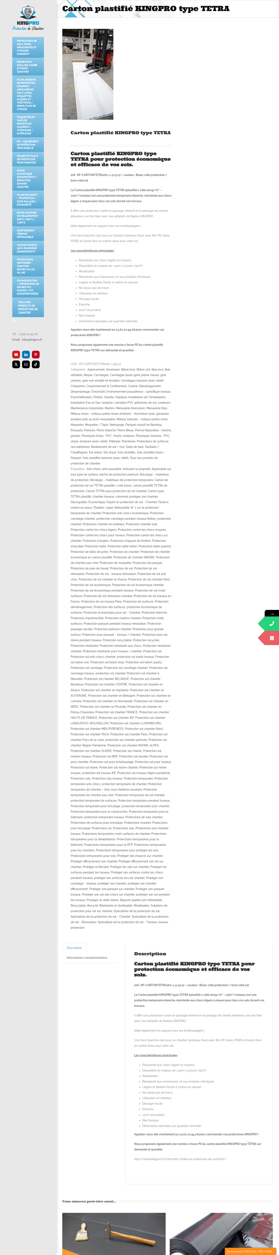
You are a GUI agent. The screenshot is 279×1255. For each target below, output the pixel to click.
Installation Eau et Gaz (85, 402)
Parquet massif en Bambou (143, 424)
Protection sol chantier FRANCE (116, 712)
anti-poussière (111, 469)
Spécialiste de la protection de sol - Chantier (100, 916)
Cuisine (133, 386)
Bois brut (157, 369)
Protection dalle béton (122, 546)
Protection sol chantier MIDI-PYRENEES (97, 728)
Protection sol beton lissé (107, 662)
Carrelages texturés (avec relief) (142, 380)
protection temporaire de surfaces (93, 800)
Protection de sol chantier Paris (149, 579)
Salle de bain (135, 446)
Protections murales (137, 822)
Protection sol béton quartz (143, 662)
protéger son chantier (112, 883)
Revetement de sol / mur (108, 446)
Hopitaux (121, 397)
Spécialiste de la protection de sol (137, 911)
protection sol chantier (110, 673)
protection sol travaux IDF (99, 773)
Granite (109, 397)
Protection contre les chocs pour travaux (98, 535)
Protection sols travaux (107, 778)
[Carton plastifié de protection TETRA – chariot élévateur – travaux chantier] (87, 74)
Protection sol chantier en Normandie (108, 701)
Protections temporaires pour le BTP (108, 844)
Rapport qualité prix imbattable (141, 900)
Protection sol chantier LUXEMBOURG (135, 723)
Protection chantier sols (141, 524)
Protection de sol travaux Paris (101, 601)
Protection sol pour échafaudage (112, 762)
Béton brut (128, 369)
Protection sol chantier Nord (144, 728)
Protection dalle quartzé (155, 546)
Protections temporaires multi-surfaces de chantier (116, 833)
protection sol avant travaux (135, 656)
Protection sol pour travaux (153, 762)
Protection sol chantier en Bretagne (111, 695)
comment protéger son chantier (136, 496)
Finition (98, 397)
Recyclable (78, 905)
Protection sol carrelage (87, 667)
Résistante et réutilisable (115, 905)
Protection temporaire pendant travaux (144, 800)
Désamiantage (80, 391)
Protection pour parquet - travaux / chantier (111, 634)
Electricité (98, 391)
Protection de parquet (147, 562)
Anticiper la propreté (136, 469)
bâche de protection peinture (118, 474)
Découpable (79, 502)
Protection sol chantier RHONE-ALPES (133, 745)
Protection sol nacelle (133, 756)
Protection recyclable (117, 640)
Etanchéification (81, 397)
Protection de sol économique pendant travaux (102, 590)
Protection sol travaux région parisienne (143, 773)
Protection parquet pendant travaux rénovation (115, 623)
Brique (88, 375)
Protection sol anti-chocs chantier (93, 656)
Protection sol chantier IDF (116, 717)
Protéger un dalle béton (102, 900)
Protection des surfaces (109, 607)
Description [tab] (74, 948)
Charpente (78, 386)
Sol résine (95, 452)
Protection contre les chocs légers (93, 529)
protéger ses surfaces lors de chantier (119, 878)
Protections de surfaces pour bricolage (97, 822)
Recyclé (92, 905)
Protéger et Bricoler (96, 867)
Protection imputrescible (87, 618)
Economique (96, 502)
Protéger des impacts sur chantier (140, 855)
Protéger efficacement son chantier (94, 861)
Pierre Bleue (125, 430)
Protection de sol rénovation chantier (108, 596)
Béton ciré (143, 369)
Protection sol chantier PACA (90, 734)
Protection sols (80, 778)
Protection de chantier (124, 551)
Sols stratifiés (126, 452)
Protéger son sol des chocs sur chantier (108, 894)
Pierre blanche (106, 430)
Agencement (96, 369)
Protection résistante (84, 645)
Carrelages (101, 375)
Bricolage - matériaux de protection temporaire (121, 480)
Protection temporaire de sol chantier (140, 795)
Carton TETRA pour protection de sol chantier (116, 491)
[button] (28, 320)
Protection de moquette (115, 562)
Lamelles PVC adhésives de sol (135, 402)
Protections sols (123, 828)
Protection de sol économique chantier (138, 585)
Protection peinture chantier (112, 629)
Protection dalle (95, 546)
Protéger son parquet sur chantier (111, 889)
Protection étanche (154, 612)
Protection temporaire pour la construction (99, 811)
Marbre (109, 408)
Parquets (77, 430)
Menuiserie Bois (156, 408)
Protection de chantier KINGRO (134, 557)
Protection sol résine (84, 767)
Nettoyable (121, 507)
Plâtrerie (114, 441)
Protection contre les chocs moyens (142, 529)
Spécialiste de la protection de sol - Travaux (127, 922)
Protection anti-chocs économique (125, 513)
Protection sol (152, 651)
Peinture (89, 430)
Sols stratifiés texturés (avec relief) (105, 458)
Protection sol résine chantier (118, 767)
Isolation (107, 402)
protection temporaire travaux (104, 817)
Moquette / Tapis (96, 424)
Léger (109, 507)
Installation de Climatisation (146, 397)
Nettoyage (117, 424)
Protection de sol (121, 568)
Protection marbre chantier (123, 618)
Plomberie (128, 441)
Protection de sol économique (91, 585)
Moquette (77, 424)
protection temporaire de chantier (124, 784)
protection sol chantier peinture (126, 739)
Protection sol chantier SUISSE (91, 751)
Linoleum (164, 402)
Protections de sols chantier (143, 817)
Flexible (99, 507)
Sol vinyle (109, 452)
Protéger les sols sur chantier (129, 867)
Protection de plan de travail (90, 568)
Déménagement (150, 386)
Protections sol (102, 828)
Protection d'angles (96, 540)
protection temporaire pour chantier (145, 806)
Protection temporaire (138, 778)
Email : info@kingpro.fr (27, 339)
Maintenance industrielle (87, 408)
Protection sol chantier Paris (129, 734)
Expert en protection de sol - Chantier (132, 502)
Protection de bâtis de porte (89, 551)
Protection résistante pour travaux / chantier (112, 651)
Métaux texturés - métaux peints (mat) (141, 419)
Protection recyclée (146, 640)
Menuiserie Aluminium (130, 408)
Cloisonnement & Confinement (106, 386)
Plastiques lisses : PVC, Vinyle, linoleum (107, 435)
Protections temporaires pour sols (93, 855)
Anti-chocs (94, 469)
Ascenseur (113, 369)
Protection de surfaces (138, 601)
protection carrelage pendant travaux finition (126, 518)
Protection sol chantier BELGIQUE (106, 678)
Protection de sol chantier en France (103, 579)
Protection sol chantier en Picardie (103, 706)
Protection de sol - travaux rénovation (111, 574)
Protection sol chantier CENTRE (106, 684)
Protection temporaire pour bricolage (95, 806)
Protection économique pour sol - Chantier (112, 612)
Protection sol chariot (127, 751)
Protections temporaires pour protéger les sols (127, 850)
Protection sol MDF (105, 756)
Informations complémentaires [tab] (87, 957)
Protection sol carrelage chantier (126, 667)
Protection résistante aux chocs (121, 645)
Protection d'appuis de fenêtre (130, 540)
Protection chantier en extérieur (103, 524)
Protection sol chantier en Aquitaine (104, 690)
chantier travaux (103, 496)
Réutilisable (141, 905)
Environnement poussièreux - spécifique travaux (138, 391)
